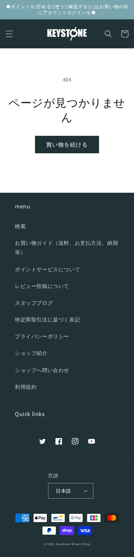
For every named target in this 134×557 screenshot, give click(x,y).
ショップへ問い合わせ (42, 370)
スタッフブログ (34, 303)
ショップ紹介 (31, 353)
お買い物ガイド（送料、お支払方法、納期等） (66, 248)
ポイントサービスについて (47, 269)
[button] (9, 34)
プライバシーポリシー (42, 336)
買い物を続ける (67, 144)
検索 (20, 226)
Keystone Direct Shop (73, 544)
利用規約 (25, 387)
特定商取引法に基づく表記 (47, 319)
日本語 (63, 491)
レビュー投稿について (42, 286)
